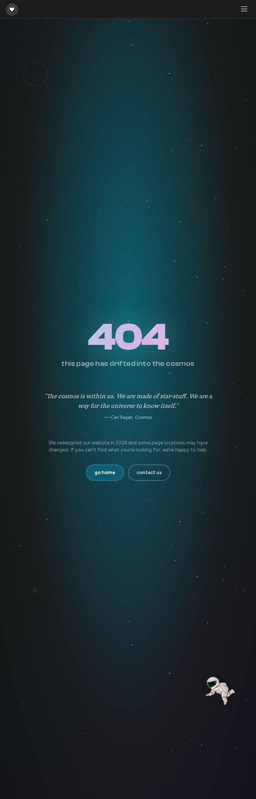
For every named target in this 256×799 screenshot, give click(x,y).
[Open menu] (244, 9)
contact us (149, 472)
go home (105, 472)
